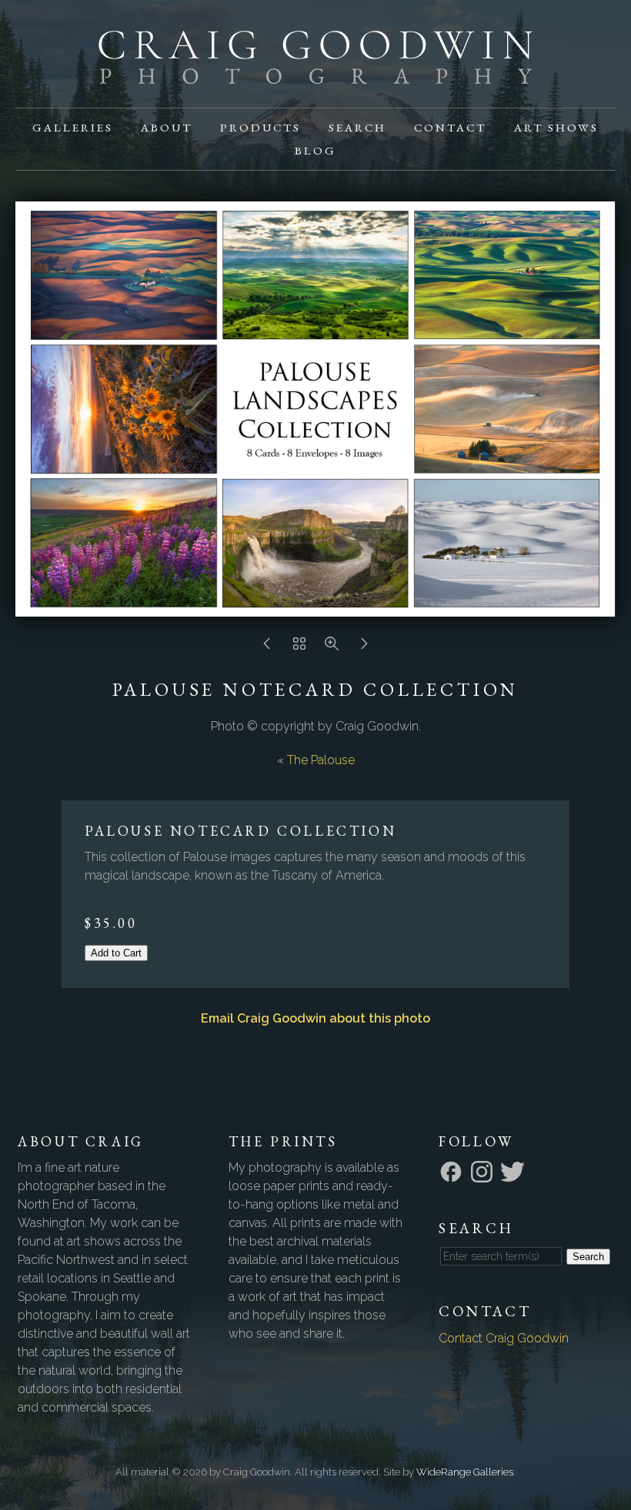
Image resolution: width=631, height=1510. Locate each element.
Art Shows (556, 127)
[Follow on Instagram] (484, 1170)
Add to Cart (116, 953)
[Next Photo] (364, 647)
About (166, 127)
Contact (450, 127)
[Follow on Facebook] (453, 1170)
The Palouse (321, 760)
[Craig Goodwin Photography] (315, 75)
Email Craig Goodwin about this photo (315, 1018)
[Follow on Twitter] (514, 1170)
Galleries (72, 127)
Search (357, 127)
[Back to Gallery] (299, 647)
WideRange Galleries (464, 1472)
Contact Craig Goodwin (504, 1338)
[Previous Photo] (267, 647)
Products (260, 127)
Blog (315, 150)
